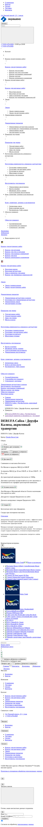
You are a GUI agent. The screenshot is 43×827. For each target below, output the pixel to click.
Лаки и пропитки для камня (15, 273)
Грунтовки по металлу (13, 334)
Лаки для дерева (11, 318)
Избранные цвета (7, 647)
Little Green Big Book (29, 615)
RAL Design (19, 624)
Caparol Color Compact (30, 579)
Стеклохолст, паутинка (13, 381)
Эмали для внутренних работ (15, 287)
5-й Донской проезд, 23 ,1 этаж (16, 714)
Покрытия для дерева (12, 703)
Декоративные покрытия (14, 399)
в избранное (15, 659)
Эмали (7, 699)
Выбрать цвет (6, 663)
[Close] (17, 795)
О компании (9, 2)
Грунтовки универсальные (14, 330)
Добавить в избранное (19, 452)
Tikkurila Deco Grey (27, 630)
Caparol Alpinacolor (26, 577)
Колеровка (9, 674)
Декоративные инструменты (15, 352)
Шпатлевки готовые (12, 336)
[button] (4, 235)
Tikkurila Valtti (21, 633)
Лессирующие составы (13, 303)
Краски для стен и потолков (15, 252)
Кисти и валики (10, 346)
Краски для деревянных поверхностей (18, 275)
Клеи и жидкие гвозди (13, 365)
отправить (5, 818)
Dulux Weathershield (27, 609)
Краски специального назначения (17, 257)
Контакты (8, 10)
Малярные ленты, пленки (14, 348)
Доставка (8, 8)
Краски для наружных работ (15, 698)
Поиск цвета (5, 645)
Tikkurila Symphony (27, 631)
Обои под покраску (8, 392)
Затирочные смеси (11, 363)
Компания (5, 731)
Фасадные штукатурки (13, 271)
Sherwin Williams (24, 628)
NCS (11, 620)
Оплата (7, 6)
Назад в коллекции (34, 562)
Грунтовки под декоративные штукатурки (20, 300)
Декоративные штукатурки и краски (18, 298)
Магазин (4, 721)
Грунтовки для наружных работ (16, 332)
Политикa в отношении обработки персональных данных (21, 771)
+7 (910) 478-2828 (7, 44)
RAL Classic (19, 622)
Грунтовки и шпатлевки (13, 705)
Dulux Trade (19, 562)
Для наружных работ (12, 314)
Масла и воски (10, 320)
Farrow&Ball (19, 611)
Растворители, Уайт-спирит (15, 366)
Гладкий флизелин (11, 377)
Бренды (7, 4)
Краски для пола (11, 255)
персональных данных (26, 824)
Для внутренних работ (13, 316)
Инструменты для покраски (11, 386)
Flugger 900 (19, 613)
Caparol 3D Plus (23, 575)
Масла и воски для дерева (10, 390)
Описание (4, 516)
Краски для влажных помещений (17, 254)
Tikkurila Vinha (22, 635)
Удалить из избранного (11, 454)
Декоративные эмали (12, 302)
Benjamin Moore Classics (32, 570)
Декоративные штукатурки (14, 401)
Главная (8, 397)
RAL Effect (18, 626)
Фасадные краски (11, 269)
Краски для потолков (12, 250)
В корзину (5, 452)
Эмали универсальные (13, 285)
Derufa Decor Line (12, 437)
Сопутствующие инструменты (16, 350)
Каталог (4, 744)
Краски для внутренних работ (15, 696)
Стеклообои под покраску (14, 379)
